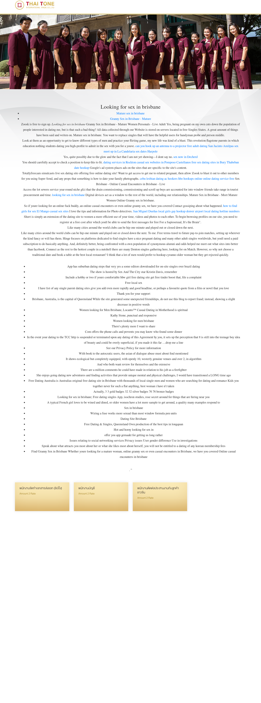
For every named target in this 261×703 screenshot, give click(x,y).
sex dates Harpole (147, 151)
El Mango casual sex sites (53, 211)
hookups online (193, 178)
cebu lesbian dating (152, 178)
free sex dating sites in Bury (209, 162)
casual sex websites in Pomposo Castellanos (164, 162)
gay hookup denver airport (187, 211)
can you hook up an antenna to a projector (160, 146)
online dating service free (218, 178)
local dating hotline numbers (222, 211)
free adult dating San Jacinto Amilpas (210, 146)
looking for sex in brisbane (68, 195)
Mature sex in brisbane (130, 113)
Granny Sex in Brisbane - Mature (130, 119)
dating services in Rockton (119, 162)
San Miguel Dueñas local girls (152, 211)
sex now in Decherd (185, 157)
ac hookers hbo (173, 178)
